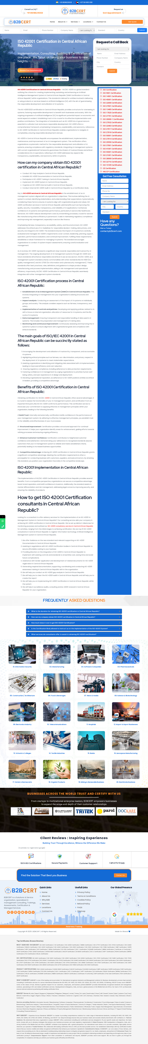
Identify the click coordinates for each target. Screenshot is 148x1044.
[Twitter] (19, 912)
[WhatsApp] (2, 521)
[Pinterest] (29, 912)
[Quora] (33, 912)
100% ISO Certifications (31, 863)
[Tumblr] (26, 912)
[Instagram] (11, 912)
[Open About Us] (67, 22)
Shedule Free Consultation (29, 70)
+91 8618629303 (35, 12)
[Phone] (2, 526)
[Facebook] (8, 912)
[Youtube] (22, 912)
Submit (142, 30)
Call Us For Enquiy (117, 863)
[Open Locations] (92, 22)
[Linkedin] (15, 912)
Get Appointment (112, 12)
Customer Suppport (88, 863)
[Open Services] (79, 22)
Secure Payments (59, 863)
